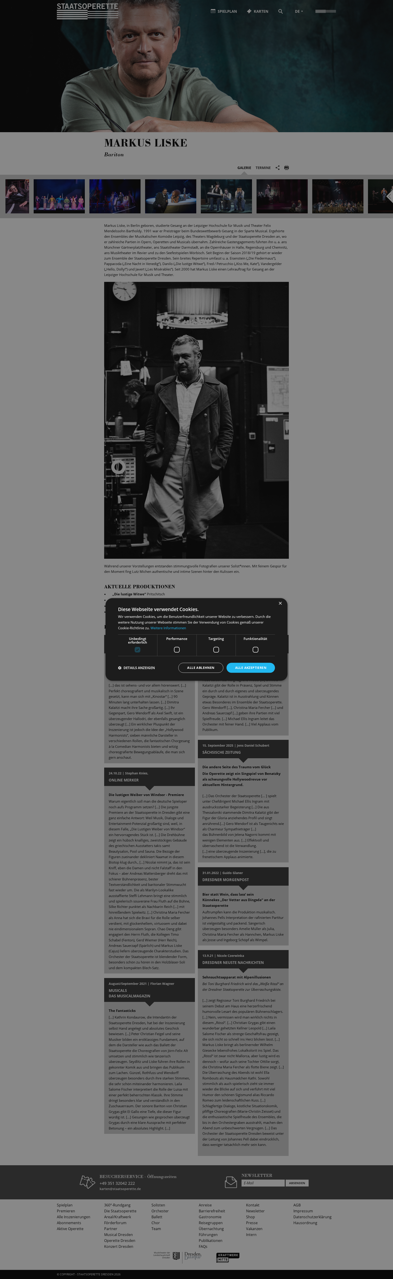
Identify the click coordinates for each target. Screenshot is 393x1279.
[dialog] (196, 639)
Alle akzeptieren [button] (250, 667)
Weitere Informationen (168, 628)
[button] (136, 668)
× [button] (280, 603)
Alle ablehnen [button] (200, 667)
